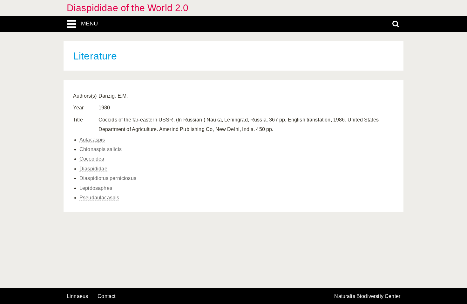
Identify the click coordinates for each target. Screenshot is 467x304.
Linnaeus (77, 296)
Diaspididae (93, 168)
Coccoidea (91, 159)
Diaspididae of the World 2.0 (127, 8)
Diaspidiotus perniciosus (107, 178)
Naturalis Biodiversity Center (367, 296)
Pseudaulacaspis (99, 197)
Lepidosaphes (95, 188)
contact (106, 296)
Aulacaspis (92, 139)
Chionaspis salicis (100, 149)
